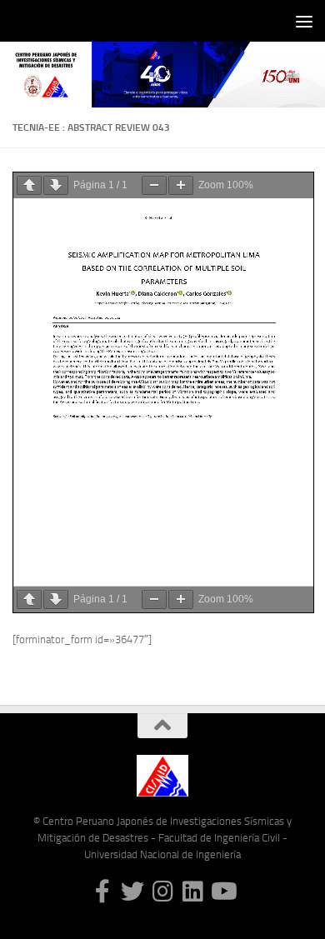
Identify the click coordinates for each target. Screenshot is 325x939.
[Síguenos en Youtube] (222, 891)
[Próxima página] (55, 185)
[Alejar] (154, 185)
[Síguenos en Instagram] (162, 891)
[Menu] (304, 21)
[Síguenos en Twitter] (132, 891)
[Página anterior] (29, 185)
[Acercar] (180, 185)
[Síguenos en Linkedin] (192, 891)
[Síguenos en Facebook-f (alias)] (102, 891)
